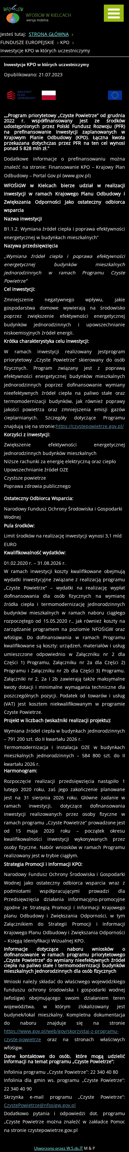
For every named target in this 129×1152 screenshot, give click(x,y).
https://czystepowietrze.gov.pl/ (90, 426)
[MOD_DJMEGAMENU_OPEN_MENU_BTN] (114, 13)
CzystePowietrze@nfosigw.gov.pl (40, 1105)
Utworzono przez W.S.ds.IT (58, 1148)
